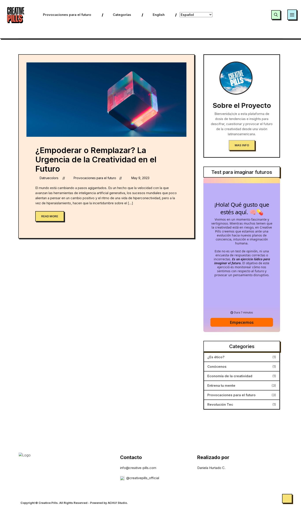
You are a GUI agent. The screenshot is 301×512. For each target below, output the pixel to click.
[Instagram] (259, 15)
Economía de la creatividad (229, 376)
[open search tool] (276, 14)
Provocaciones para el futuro (95, 178)
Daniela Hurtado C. (211, 468)
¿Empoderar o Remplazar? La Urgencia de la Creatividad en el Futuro (95, 159)
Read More (49, 216)
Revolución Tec (220, 404)
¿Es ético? (216, 357)
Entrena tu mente (221, 385)
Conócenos (217, 366)
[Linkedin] (249, 15)
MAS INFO (242, 145)
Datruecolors (49, 178)
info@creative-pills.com (138, 468)
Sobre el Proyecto (242, 105)
